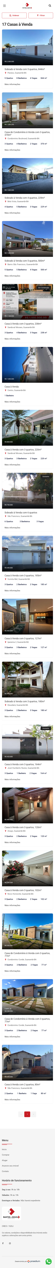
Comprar (5, 1155)
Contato (5, 1171)
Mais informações (12, 84)
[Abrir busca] (49, 5)
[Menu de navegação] (5, 6)
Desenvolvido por (21, 1261)
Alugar (4, 1160)
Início (4, 1149)
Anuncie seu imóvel (10, 1166)
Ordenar (15, 15)
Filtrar (42, 15)
